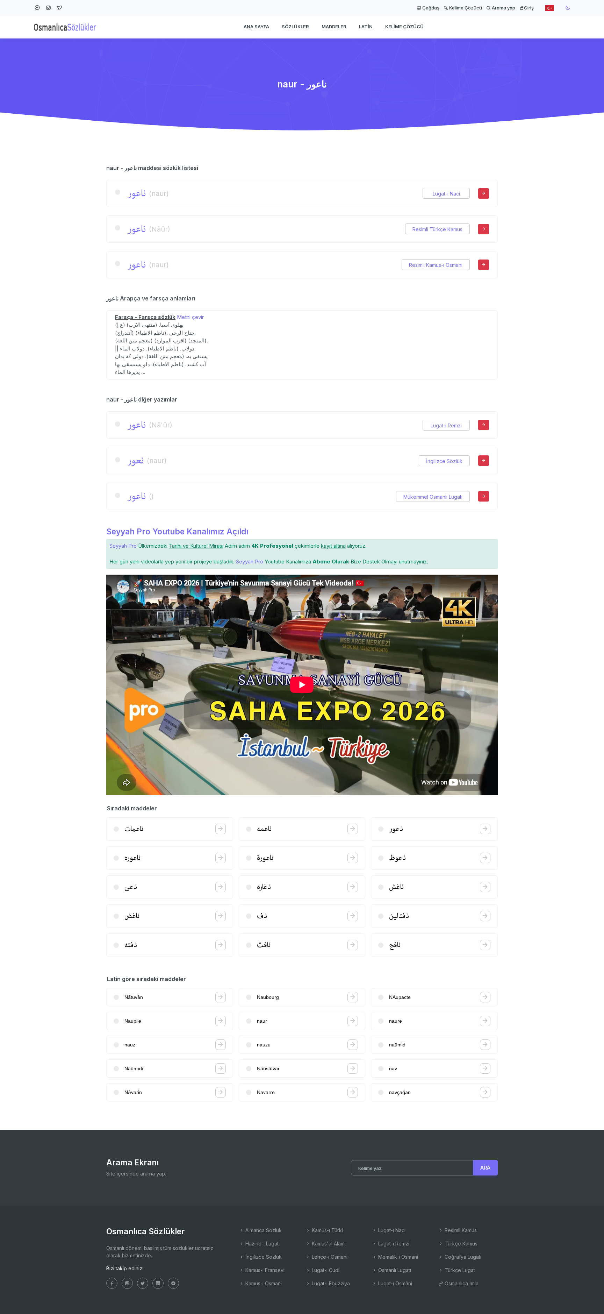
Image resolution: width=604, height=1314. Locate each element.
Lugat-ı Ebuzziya (330, 1283)
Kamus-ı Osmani (263, 1283)
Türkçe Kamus (460, 1243)
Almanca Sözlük (263, 1230)
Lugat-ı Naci (446, 194)
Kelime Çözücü (465, 7)
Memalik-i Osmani (397, 1257)
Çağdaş (430, 7)
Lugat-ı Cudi (324, 1270)
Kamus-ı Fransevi (264, 1270)
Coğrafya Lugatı (462, 1257)
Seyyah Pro (123, 545)
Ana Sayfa (256, 26)
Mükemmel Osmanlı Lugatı (432, 497)
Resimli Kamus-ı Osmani (435, 265)
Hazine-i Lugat (261, 1243)
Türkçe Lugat (459, 1270)
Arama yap (503, 7)
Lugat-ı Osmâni (394, 1283)
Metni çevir (190, 317)
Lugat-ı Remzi (446, 425)
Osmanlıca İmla (461, 1283)
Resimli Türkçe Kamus (437, 229)
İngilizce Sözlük (444, 461)
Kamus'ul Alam (327, 1243)
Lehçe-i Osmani (328, 1257)
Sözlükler (295, 26)
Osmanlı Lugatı (394, 1270)
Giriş (529, 7)
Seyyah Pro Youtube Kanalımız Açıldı (177, 531)
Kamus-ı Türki (326, 1230)
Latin (366, 26)
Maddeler (334, 26)
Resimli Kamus (460, 1230)
